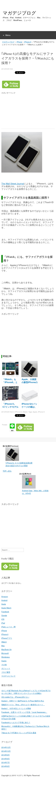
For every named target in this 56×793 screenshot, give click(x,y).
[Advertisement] (21, 111)
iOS (2, 619)
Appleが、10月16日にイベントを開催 (16, 708)
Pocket (4, 424)
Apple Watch (6, 608)
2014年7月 (5, 762)
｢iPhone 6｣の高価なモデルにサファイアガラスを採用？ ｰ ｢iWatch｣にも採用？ (27, 58)
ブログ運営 (5, 672)
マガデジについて (8, 676)
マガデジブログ (19, 13)
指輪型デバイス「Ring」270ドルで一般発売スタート (23, 704)
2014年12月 (6, 747)
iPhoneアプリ (6, 638)
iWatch (25, 412)
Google (4, 615)
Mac (3, 645)
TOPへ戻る (7, 471)
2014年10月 (6, 751)
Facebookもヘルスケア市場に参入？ (15, 722)
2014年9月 (5, 755)
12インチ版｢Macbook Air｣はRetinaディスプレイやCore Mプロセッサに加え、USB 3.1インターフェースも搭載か (26, 691)
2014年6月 (5, 766)
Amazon (4, 596)
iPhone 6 (27, 42)
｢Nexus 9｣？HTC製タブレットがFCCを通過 (18, 732)
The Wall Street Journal (12, 183)
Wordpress (5, 657)
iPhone (19, 42)
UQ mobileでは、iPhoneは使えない (15, 697)
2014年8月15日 (7, 69)
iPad (3, 623)
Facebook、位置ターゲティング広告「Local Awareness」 (24, 712)
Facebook (5, 611)
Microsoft (5, 653)
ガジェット (5, 668)
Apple (35, 412)
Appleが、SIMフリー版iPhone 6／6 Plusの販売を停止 (22, 700)
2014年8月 (5, 758)
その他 (4, 664)
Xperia (3, 661)
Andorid (4, 600)
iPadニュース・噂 (8, 626)
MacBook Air (6, 649)
